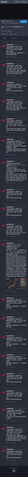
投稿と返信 (14, 38)
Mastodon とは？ (14, 468)
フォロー (23, 21)
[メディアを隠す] (7, 279)
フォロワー (13, 34)
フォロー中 (5, 34)
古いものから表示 (14, 464)
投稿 (5, 38)
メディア (23, 38)
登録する (24, 1)
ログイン (17, 1)
